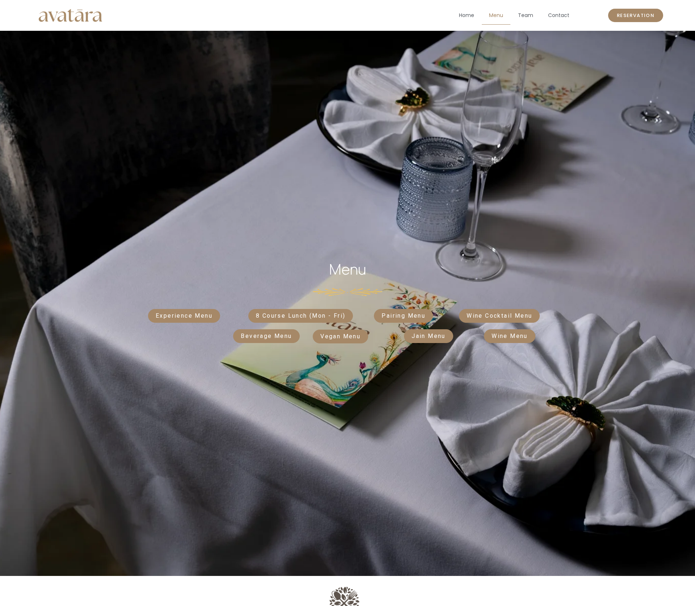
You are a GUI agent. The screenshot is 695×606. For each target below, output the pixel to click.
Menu (496, 15)
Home (466, 15)
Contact (558, 15)
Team (525, 15)
